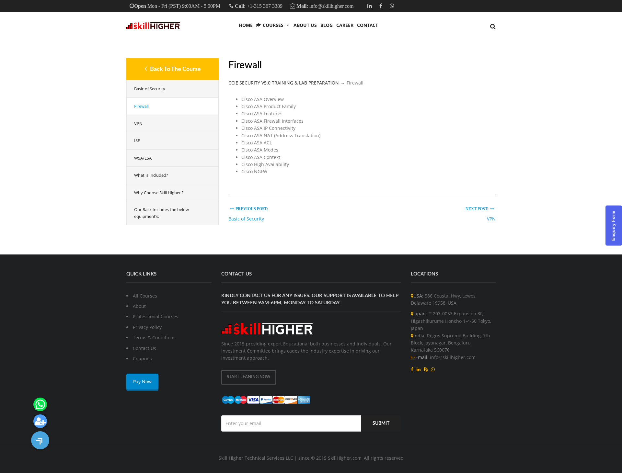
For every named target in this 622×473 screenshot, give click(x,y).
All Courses (145, 296)
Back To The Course (175, 69)
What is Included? (151, 175)
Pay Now (142, 381)
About (139, 306)
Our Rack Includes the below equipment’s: (161, 213)
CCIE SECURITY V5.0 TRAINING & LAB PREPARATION (283, 83)
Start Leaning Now (249, 377)
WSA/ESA (143, 158)
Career (344, 25)
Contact (367, 25)
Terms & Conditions (154, 337)
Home (246, 25)
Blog (326, 25)
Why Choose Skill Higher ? (159, 193)
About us (305, 25)
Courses (273, 25)
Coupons (142, 358)
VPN (138, 123)
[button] (40, 440)
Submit (381, 423)
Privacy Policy (147, 327)
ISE (137, 140)
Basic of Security (149, 89)
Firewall (141, 106)
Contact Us (144, 348)
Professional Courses (155, 316)
